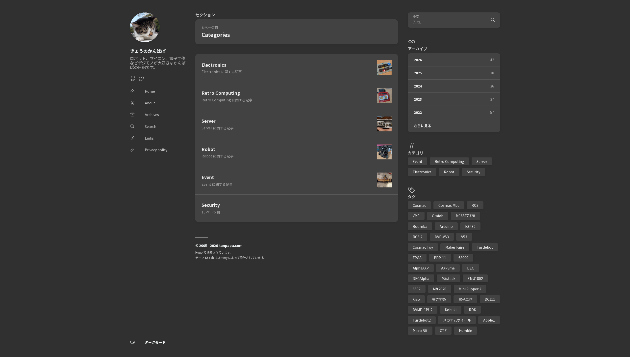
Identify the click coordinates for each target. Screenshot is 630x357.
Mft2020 (439, 288)
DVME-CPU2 (422, 309)
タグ (412, 197)
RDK (472, 309)
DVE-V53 (442, 236)
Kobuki (450, 309)
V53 (464, 236)
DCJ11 (490, 299)
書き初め (439, 299)
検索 (416, 17)
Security (473, 171)
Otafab (437, 215)
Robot (449, 171)
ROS (475, 205)
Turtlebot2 (422, 320)
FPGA (417, 257)
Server (482, 161)
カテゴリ (416, 153)
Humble (465, 330)
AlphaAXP (421, 268)
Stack (209, 257)
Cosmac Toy (423, 247)
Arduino (446, 226)
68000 (463, 257)
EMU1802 (475, 278)
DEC (470, 268)
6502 (417, 288)
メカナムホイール (457, 320)
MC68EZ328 (465, 215)
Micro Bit (420, 330)
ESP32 (470, 226)
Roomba (420, 226)
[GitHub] (133, 80)
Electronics (422, 171)
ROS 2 (417, 236)
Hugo (199, 252)
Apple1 (489, 320)
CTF (443, 330)
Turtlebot (485, 247)
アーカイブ (417, 49)
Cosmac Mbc (448, 205)
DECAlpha (421, 278)
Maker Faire (454, 247)
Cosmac (419, 205)
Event (417, 161)
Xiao (416, 299)
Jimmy (222, 257)
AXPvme (448, 268)
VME (416, 215)
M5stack (448, 278)
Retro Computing (449, 161)
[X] (141, 80)
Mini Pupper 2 (470, 288)
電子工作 (465, 299)
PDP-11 (440, 257)
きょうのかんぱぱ (148, 51)
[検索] (492, 20)
